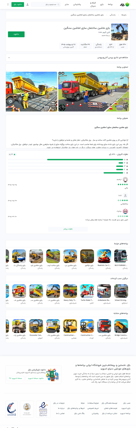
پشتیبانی (77, 4)
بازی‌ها (124, 15)
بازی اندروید (125, 408)
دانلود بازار (18, 4)
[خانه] (124, 4)
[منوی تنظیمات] (8, 4)
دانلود (16, 34)
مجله (83, 403)
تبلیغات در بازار (59, 403)
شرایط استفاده (93, 403)
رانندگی (112, 15)
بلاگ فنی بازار (79, 413)
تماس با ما (60, 413)
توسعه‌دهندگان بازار (109, 403)
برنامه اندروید (125, 413)
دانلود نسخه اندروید (36, 378)
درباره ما (61, 408)
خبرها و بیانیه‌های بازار (76, 408)
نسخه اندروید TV (15, 378)
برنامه (110, 4)
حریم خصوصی (93, 408)
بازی (102, 4)
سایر (67, 4)
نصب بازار (126, 403)
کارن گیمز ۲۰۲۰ (104, 32)
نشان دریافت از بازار (109, 413)
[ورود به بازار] (27, 4)
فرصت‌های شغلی (110, 408)
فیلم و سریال (93, 4)
